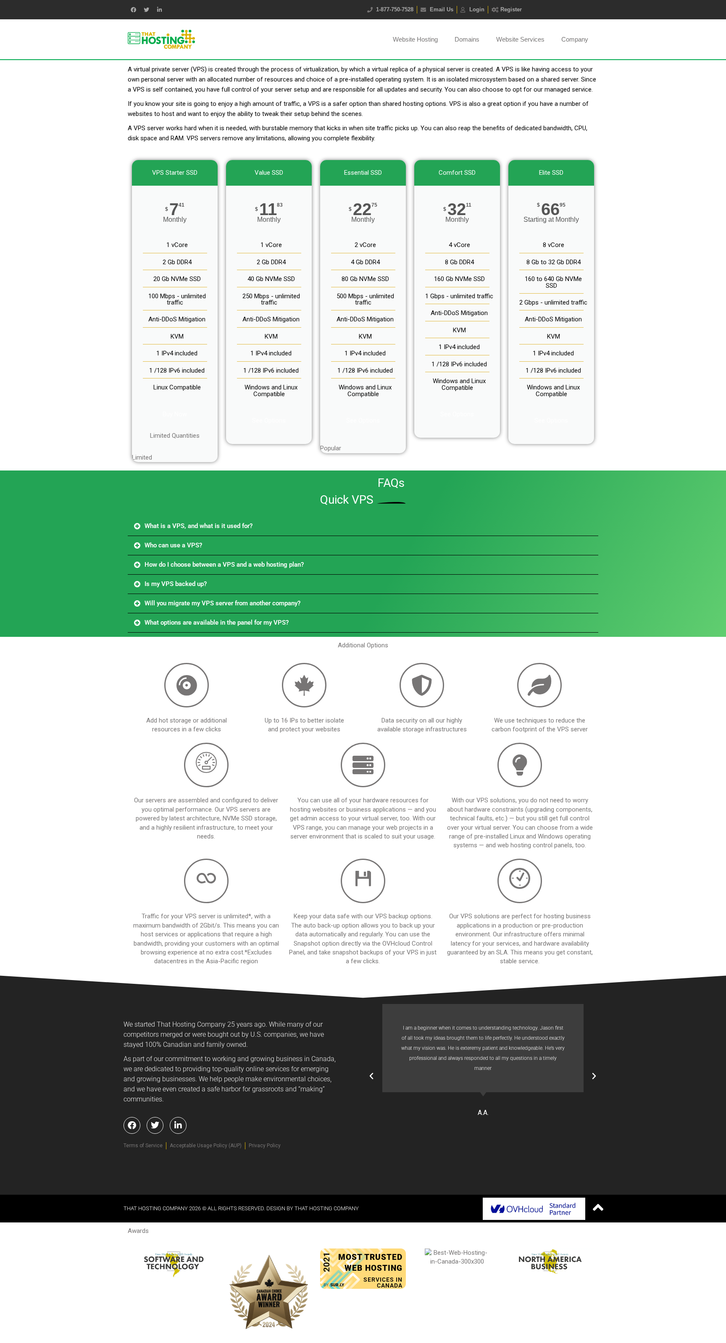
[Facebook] (132, 1125)
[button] (363, 526)
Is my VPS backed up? (176, 584)
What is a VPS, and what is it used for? (199, 526)
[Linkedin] (159, 9)
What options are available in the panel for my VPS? (217, 622)
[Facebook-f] (133, 9)
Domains (467, 39)
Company (574, 39)
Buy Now (175, 414)
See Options (269, 420)
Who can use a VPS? (173, 545)
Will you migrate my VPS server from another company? (222, 603)
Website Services (520, 39)
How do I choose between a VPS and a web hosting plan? (224, 564)
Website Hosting (415, 39)
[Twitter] (146, 9)
